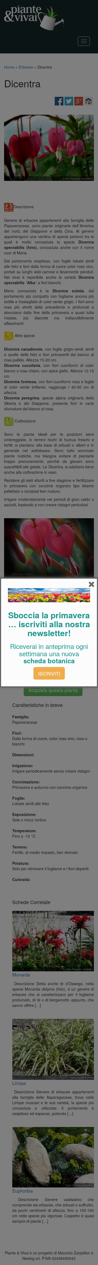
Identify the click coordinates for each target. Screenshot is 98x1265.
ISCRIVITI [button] (49, 673)
